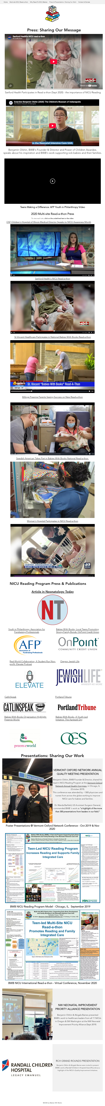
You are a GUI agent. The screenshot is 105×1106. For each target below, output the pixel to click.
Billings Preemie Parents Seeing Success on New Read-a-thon (52, 397)
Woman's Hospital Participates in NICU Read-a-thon (52, 521)
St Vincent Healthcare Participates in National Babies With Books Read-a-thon (52, 337)
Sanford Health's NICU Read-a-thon (52, 278)
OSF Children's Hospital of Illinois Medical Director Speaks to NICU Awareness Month (48, 222)
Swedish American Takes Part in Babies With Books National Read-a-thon (52, 458)
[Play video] (52, 181)
